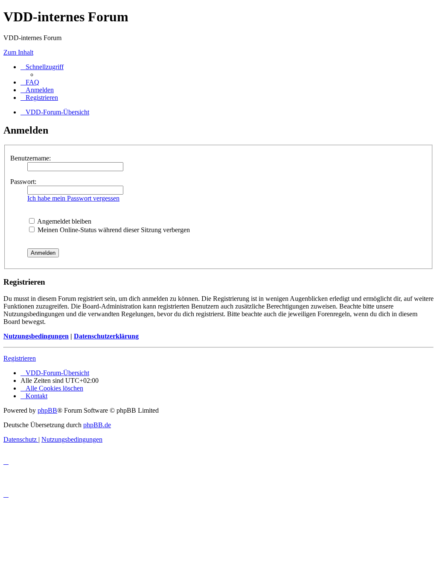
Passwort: (23, 181)
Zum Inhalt (18, 52)
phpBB (47, 410)
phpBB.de (97, 425)
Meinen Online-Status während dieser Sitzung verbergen (113, 229)
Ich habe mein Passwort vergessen (73, 198)
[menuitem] (29, 82)
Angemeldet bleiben (63, 221)
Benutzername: (30, 158)
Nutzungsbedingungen (36, 336)
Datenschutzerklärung (106, 336)
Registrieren (19, 358)
